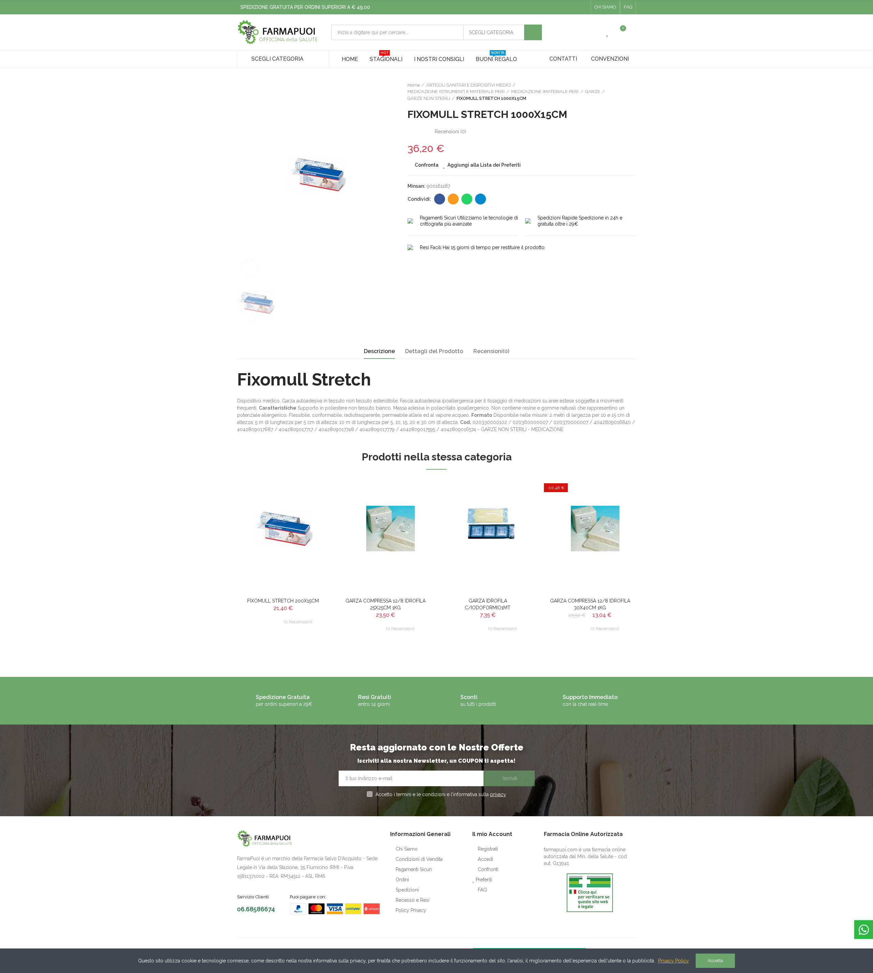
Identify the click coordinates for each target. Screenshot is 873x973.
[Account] (632, 32)
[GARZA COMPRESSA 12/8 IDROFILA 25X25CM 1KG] (385, 535)
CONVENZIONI (610, 59)
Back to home (622, 91)
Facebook (439, 199)
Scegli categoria (491, 32)
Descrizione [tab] (379, 351)
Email (453, 199)
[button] (605, 7)
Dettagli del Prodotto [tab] (434, 351)
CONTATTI (563, 59)
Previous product (614, 91)
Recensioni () (450, 131)
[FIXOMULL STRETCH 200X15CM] (283, 535)
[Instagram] (583, 7)
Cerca (533, 32)
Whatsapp (466, 199)
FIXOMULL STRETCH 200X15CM (283, 601)
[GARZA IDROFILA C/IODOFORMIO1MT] (488, 535)
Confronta (427, 165)
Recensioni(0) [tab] (491, 351)
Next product (631, 91)
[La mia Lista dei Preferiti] (607, 32)
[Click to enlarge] (249, 267)
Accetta (715, 960)
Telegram (480, 199)
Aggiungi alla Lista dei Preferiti (484, 165)
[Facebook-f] (572, 7)
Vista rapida (312, 517)
